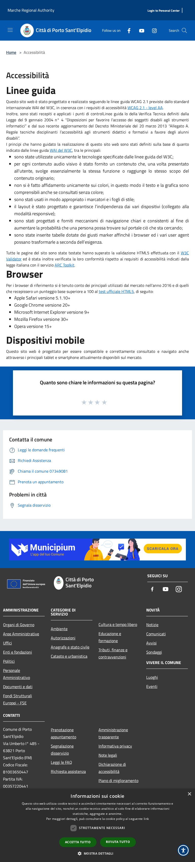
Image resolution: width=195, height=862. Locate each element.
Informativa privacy (115, 746)
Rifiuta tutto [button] (118, 842)
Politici (9, 661)
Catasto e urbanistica (69, 656)
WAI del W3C (61, 150)
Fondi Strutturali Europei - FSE (17, 699)
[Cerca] (184, 30)
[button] (97, 853)
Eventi (151, 686)
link (146, 819)
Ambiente (59, 629)
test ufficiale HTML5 (116, 291)
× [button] (189, 794)
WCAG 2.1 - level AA (145, 108)
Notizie (152, 625)
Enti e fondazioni (17, 652)
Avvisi (151, 643)
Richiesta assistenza (68, 771)
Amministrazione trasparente (113, 733)
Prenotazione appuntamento (63, 733)
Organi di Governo (18, 625)
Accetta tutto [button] (78, 842)
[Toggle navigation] (10, 30)
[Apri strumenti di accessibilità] (183, 850)
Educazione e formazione (110, 637)
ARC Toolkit (64, 265)
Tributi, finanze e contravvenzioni (113, 653)
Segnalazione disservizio (62, 749)
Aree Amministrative (21, 634)
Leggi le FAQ (61, 762)
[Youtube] (140, 30)
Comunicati (156, 634)
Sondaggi (154, 652)
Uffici (7, 643)
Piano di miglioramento (118, 780)
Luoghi (152, 677)
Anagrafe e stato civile (70, 647)
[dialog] (97, 825)
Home (11, 52)
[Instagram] (152, 30)
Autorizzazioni (63, 638)
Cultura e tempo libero (118, 624)
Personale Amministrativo (16, 674)
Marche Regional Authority (31, 10)
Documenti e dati (17, 687)
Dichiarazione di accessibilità (112, 767)
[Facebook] (127, 30)
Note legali (108, 755)
